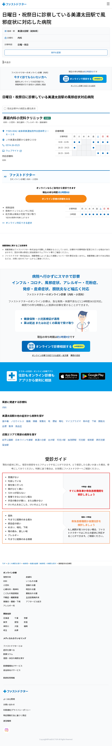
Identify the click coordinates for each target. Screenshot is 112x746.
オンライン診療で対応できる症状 (83, 85)
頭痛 (35, 421)
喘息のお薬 (31, 589)
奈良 (26, 622)
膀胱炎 (101, 421)
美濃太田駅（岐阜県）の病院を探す (43, 563)
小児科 (6, 585)
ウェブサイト (12, 150)
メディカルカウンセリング (14, 638)
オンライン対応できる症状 (19, 222)
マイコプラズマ (73, 421)
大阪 (16, 626)
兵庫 (16, 630)
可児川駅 (61, 439)
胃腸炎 (42, 421)
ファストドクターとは (12, 646)
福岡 (26, 626)
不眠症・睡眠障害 (11, 597)
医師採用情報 (9, 677)
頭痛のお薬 (31, 585)
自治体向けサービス (11, 670)
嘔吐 (61, 421)
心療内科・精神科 (11, 589)
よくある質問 (9, 699)
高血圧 (18, 426)
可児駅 (82, 439)
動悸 (11, 426)
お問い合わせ (9, 704)
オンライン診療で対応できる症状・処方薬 (50, 355)
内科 (4, 407)
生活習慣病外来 (32, 597)
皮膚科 (29, 577)
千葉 (16, 618)
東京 (5, 622)
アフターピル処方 (33, 601)
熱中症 (86, 421)
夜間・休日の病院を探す (13, 658)
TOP (3, 563)
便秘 (54, 421)
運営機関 (7, 720)
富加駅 (5, 444)
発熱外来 (7, 577)
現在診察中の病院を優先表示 (21, 108)
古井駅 (51, 439)
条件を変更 (56, 52)
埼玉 (5, 630)
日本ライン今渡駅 (24, 439)
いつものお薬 (31, 581)
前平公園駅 (7, 439)
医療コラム (8, 654)
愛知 (16, 622)
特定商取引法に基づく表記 (14, 715)
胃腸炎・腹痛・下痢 (11, 601)
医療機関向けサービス (12, 665)
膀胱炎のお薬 (31, 593)
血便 (4, 426)
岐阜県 (25, 563)
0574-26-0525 (13, 145)
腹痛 (28, 421)
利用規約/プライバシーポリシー (17, 710)
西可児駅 (100, 439)
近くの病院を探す (14, 563)
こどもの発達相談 (11, 593)
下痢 (94, 421)
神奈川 (6, 626)
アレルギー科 (9, 605)
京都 (26, 618)
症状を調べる (9, 650)
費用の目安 (75, 355)
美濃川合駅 (40, 439)
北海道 (6, 618)
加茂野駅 (72, 439)
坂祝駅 (90, 439)
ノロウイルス (17, 421)
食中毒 (5, 421)
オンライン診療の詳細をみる (56, 198)
